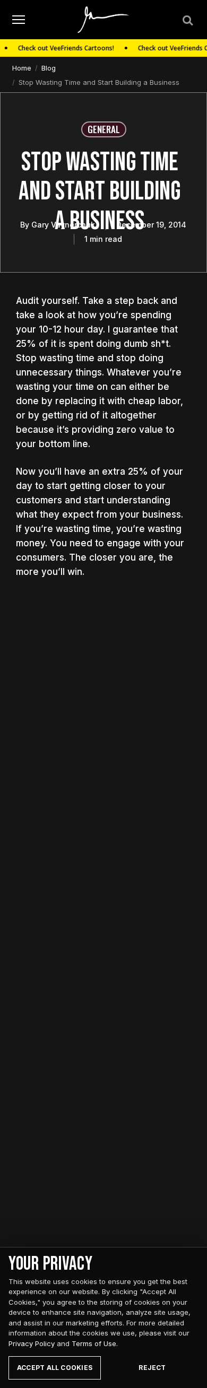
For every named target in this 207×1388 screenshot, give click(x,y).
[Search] (187, 19)
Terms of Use (94, 1343)
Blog (48, 68)
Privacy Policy (31, 1343)
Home (21, 68)
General (104, 129)
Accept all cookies (54, 1368)
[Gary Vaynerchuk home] (104, 19)
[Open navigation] (18, 20)
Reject (152, 1368)
